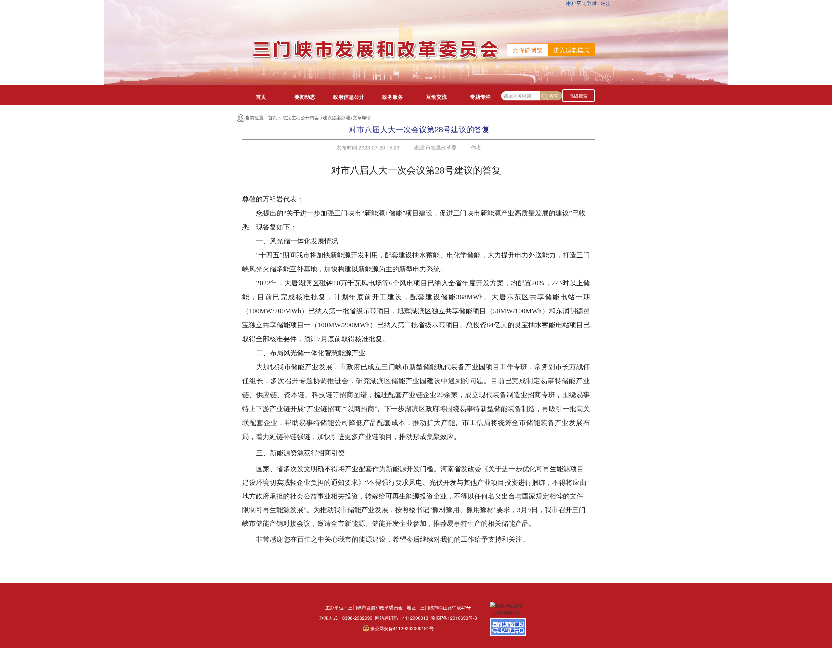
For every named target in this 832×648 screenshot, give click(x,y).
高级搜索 (578, 95)
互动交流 (436, 96)
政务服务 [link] (392, 96)
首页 (261, 96)
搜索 (553, 96)
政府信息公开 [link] (348, 96)
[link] (454, 618)
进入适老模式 (571, 49)
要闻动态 (304, 96)
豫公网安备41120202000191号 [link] (402, 628)
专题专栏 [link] (480, 96)
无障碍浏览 (527, 49)
